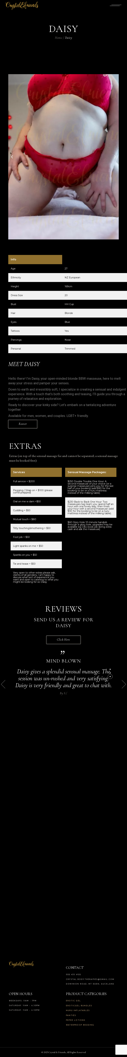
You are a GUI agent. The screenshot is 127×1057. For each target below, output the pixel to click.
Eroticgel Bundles (79, 1006)
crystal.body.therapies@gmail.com (90, 979)
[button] (12, 157)
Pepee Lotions (75, 1020)
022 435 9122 (73, 975)
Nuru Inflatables (78, 1011)
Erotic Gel (73, 1001)
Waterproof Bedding (80, 1025)
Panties (71, 1015)
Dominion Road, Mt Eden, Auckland (90, 984)
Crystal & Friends (57, 1052)
